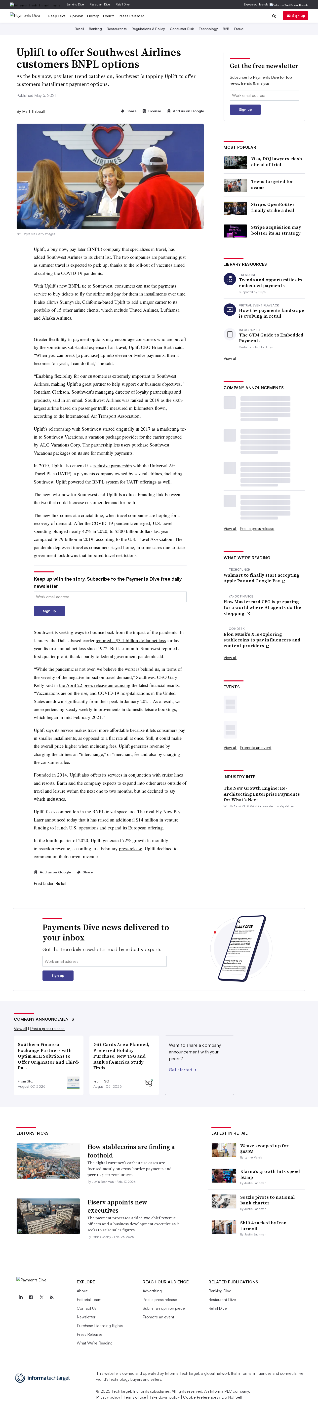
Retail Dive (122, 4)
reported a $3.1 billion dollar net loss (131, 640)
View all (230, 358)
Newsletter (86, 1316)
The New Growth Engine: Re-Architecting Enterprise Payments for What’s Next (262, 794)
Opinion (76, 16)
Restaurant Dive (100, 4)
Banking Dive (75, 4)
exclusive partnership (112, 465)
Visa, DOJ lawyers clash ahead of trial (276, 161)
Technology (208, 29)
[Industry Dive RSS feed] (51, 1297)
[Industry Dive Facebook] (31, 1297)
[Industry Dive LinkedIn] (20, 1297)
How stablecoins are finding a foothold (131, 1151)
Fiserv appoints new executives (117, 1206)
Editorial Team (89, 1299)
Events (109, 16)
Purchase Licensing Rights (100, 1325)
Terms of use (134, 1397)
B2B (226, 29)
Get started (183, 1069)
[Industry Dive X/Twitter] (41, 1297)
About (82, 1290)
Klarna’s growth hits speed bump (270, 1174)
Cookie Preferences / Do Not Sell (212, 1397)
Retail (79, 29)
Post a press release (257, 528)
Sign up (298, 15)
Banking (95, 29)
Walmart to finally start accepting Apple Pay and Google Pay (261, 578)
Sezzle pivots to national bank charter (267, 1200)
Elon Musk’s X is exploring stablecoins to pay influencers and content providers (262, 640)
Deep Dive (57, 16)
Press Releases (132, 16)
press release (130, 848)
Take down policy (164, 1397)
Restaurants (117, 29)
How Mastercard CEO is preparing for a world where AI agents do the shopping (262, 607)
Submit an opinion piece (164, 1308)
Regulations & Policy (148, 29)
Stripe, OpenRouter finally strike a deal (273, 207)
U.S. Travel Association (150, 539)
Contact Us (86, 1308)
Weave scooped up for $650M (264, 1149)
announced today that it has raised (77, 820)
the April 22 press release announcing (94, 685)
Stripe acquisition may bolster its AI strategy (276, 230)
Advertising (152, 1290)
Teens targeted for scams (272, 184)
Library (93, 16)
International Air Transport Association (103, 416)
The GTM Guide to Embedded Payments (271, 338)
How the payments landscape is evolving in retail (271, 313)
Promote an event (255, 747)
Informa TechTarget (182, 1373)
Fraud (238, 29)
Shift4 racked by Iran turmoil (263, 1225)
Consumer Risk (182, 29)
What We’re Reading (95, 1343)
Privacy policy (108, 1397)
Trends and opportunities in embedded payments (270, 283)
